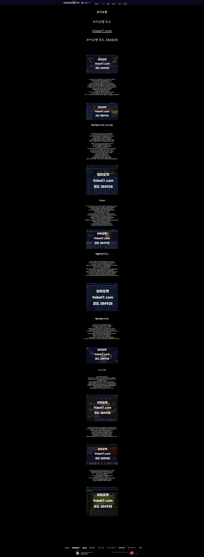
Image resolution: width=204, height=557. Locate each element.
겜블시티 (94, 334)
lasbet (94, 267)
